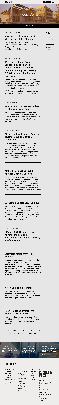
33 (36, 330)
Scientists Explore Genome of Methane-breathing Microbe (20, 37)
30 (24, 330)
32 (32, 330)
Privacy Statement (44, 386)
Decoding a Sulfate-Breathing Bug (22, 203)
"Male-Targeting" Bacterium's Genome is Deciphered (19, 312)
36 (15, 333)
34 (39, 330)
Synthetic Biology (10, 380)
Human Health (9, 373)
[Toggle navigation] (53, 2)
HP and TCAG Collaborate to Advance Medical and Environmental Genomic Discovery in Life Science (22, 236)
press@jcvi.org (49, 42)
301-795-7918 (49, 39)
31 (28, 330)
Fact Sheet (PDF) (50, 49)
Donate (46, 1)
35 (11, 333)
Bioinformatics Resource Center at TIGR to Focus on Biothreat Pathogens (22, 137)
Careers (33, 380)
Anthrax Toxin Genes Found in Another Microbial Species (20, 172)
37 (19, 333)
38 (23, 333)
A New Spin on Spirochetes (18, 287)
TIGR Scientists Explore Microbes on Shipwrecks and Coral (22, 107)
